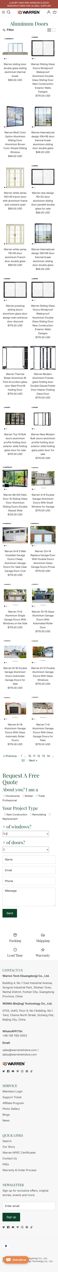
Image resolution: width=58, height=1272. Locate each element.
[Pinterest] (27, 1071)
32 (23, 760)
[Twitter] (3, 1071)
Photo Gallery (11, 1108)
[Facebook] (8, 1071)
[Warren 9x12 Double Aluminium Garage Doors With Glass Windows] (43, 652)
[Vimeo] (17, 1071)
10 (29, 756)
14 (48, 756)
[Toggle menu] (3, 12)
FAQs (5, 1164)
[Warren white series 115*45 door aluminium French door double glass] (15, 233)
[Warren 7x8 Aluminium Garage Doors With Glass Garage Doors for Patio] (43, 708)
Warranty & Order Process (19, 1170)
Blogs (6, 1114)
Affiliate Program (13, 1103)
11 (34, 756)
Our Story (8, 1146)
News (6, 1120)
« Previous (10, 756)
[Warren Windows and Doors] (29, 12)
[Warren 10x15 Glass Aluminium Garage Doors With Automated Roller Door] (43, 595)
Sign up (11, 1217)
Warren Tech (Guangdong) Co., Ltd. (29, 1258)
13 (43, 756)
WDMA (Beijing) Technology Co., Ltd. (34, 1261)
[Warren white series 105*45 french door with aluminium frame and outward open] (15, 176)
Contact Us (9, 1158)
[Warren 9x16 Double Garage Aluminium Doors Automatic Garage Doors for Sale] (15, 652)
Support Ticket (11, 1097)
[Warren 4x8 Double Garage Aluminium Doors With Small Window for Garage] (43, 478)
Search (6, 1141)
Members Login (12, 1091)
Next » (33, 760)
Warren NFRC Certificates (19, 1152)
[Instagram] (22, 1071)
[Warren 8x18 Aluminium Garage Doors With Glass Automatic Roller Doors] (15, 708)
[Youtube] (13, 1071)
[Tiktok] (31, 1071)
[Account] (47, 12)
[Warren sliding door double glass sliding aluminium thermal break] (15, 48)
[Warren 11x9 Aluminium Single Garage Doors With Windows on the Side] (15, 595)
